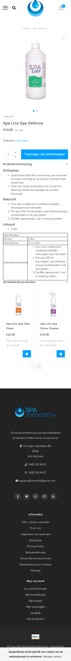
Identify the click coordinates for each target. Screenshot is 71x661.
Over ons (35, 528)
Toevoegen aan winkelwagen (44, 154)
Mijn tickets (35, 600)
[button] (34, 111)
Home (26, 28)
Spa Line (8, 116)
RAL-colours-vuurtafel (35, 522)
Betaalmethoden (35, 552)
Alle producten (35, 618)
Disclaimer (35, 540)
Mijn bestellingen (35, 594)
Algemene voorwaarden (35, 534)
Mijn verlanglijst (35, 606)
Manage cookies (52, 656)
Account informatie (35, 588)
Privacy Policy (35, 546)
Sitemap (36, 570)
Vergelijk (35, 612)
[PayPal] (35, 637)
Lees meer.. (22, 140)
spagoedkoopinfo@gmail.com (37, 480)
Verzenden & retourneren (35, 558)
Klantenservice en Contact (35, 564)
